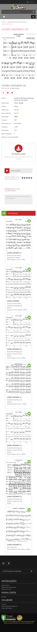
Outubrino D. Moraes (13, 257)
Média (16, 116)
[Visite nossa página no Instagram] (3, 563)
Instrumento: (5, 103)
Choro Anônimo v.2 (14, 253)
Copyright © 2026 (7, 621)
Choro (16, 106)
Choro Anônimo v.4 (14, 445)
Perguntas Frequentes (8, 587)
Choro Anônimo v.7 (14, 397)
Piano (16, 103)
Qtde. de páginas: (6, 134)
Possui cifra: (5, 110)
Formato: (4, 120)
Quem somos (5, 585)
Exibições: (4, 127)
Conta (30, 2)
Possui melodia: (6, 113)
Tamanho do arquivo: (7, 137)
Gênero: (3, 106)
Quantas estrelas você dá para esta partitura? (12, 178)
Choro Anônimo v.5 (14, 496)
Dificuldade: (5, 116)
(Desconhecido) (12, 547)
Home (3, 22)
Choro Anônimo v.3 (14, 544)
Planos (3, 604)
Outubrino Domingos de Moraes (16, 22)
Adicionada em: (6, 123)
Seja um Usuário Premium (9, 606)
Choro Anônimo (13, 301)
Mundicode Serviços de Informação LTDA (23, 623)
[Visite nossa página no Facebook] (9, 563)
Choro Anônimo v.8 (14, 349)
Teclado (21, 103)
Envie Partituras (6, 608)
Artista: (3, 98)
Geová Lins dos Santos (21, 100)
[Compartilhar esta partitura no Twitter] (12, 93)
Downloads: (4, 130)
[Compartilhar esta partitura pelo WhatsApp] (3, 93)
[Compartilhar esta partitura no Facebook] (8, 93)
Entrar (3, 597)
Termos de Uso (6, 589)
